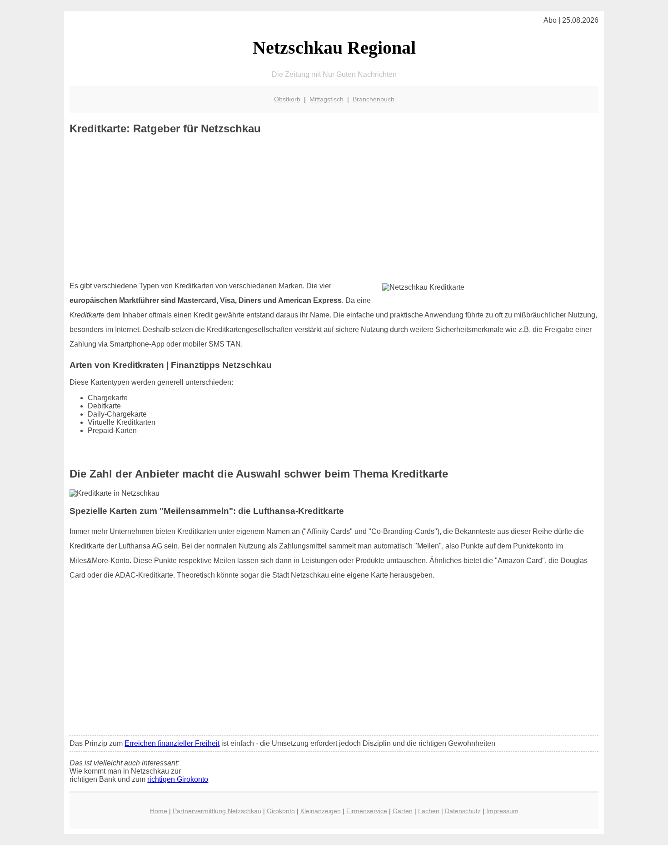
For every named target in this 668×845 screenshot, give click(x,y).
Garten (403, 811)
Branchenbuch (373, 99)
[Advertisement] (334, 208)
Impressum (502, 811)
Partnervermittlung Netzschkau (217, 811)
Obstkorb (287, 99)
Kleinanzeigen (320, 811)
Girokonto (281, 811)
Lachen (428, 811)
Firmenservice (366, 811)
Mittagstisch (326, 99)
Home (158, 811)
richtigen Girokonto (177, 779)
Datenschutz (463, 811)
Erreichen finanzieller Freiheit (172, 743)
